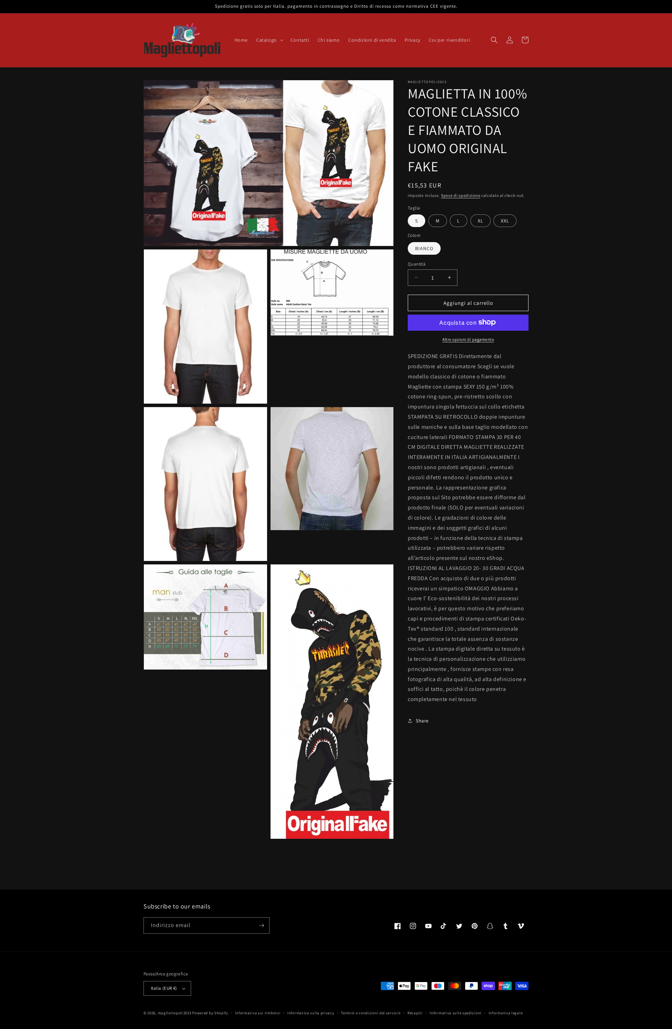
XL (480, 220)
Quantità (417, 264)
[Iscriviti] (261, 925)
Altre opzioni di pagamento (468, 339)
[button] (269, 40)
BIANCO (424, 248)
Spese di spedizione (460, 195)
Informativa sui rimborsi (258, 1012)
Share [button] (422, 721)
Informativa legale (506, 1012)
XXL (505, 220)
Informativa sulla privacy (310, 1012)
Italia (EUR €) (164, 988)
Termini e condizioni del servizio (370, 1012)
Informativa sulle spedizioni (455, 1012)
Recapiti (415, 1012)
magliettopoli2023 (174, 1012)
